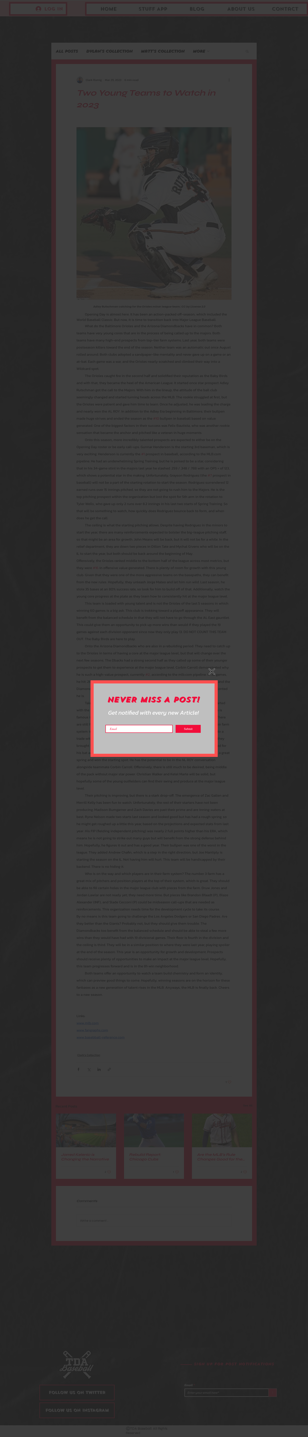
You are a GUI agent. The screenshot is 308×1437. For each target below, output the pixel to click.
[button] (212, 671)
